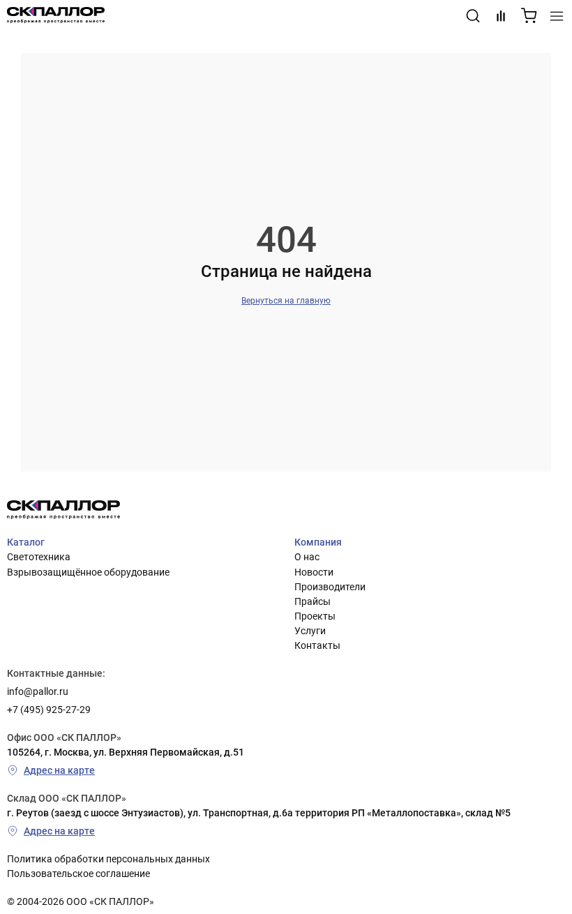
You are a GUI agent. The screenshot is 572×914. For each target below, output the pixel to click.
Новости (313, 572)
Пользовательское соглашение (78, 873)
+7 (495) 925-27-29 (49, 709)
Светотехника (38, 556)
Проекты (315, 616)
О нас (306, 556)
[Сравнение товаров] (500, 16)
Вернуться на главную (286, 301)
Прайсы (312, 601)
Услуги (310, 630)
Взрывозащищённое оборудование (88, 572)
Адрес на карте (59, 770)
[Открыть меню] (556, 16)
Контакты (317, 645)
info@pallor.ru (37, 691)
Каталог (26, 542)
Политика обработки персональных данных (108, 858)
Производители (330, 586)
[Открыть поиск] (473, 16)
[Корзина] (528, 16)
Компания (318, 542)
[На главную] (56, 16)
